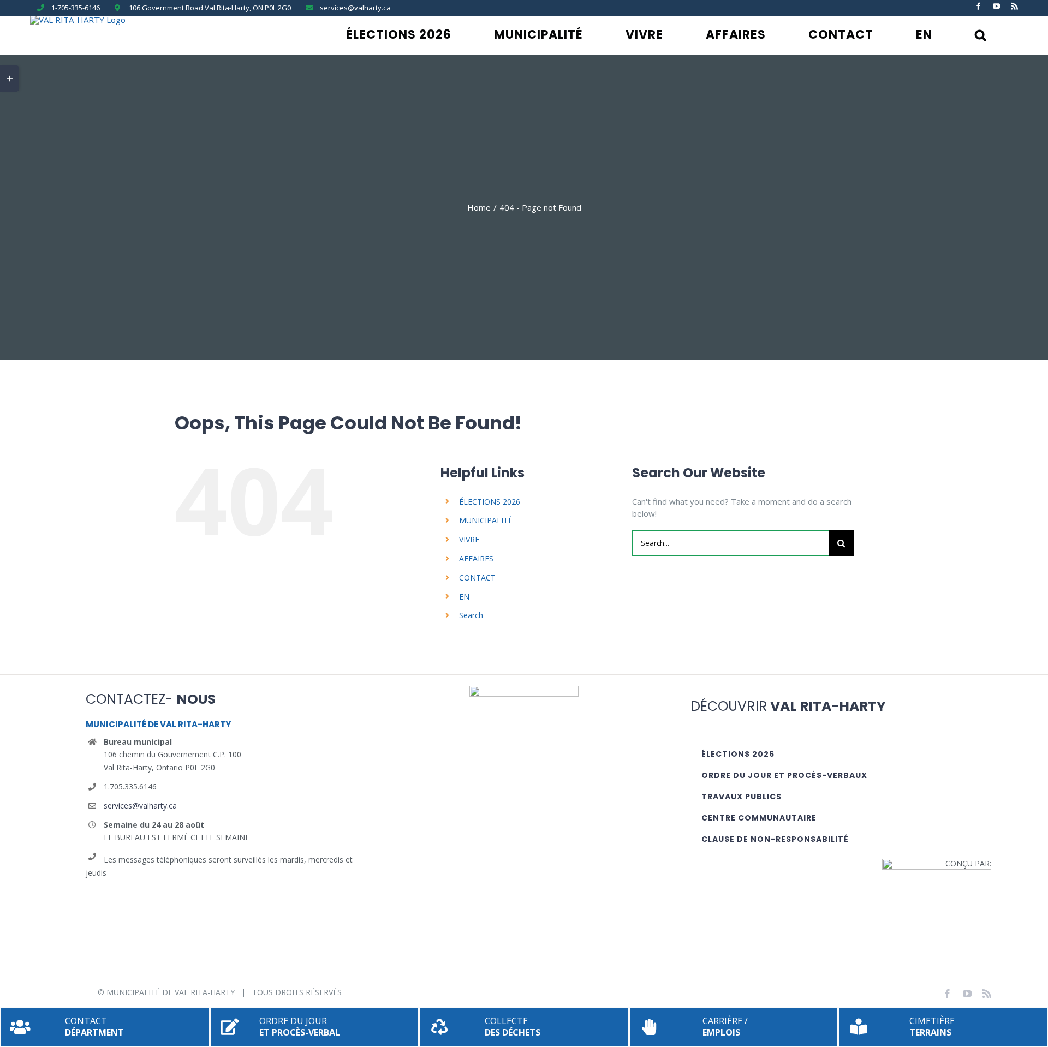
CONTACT (477, 577)
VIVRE (469, 539)
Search (471, 615)
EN (464, 596)
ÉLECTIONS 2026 (489, 501)
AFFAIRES (476, 558)
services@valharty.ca (140, 805)
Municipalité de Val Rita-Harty (170, 992)
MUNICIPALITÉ (486, 520)
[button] (980, 35)
